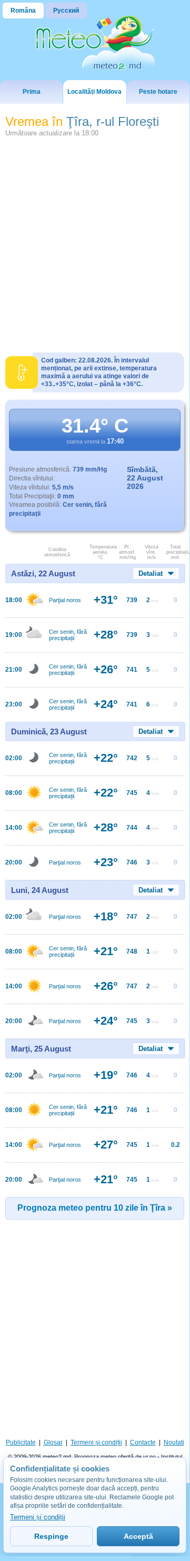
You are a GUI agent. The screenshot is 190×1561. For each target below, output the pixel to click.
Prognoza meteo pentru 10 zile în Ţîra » (94, 1207)
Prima (32, 91)
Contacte (143, 1442)
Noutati (174, 1442)
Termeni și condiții (96, 1442)
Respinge (51, 1536)
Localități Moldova (94, 91)
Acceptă (138, 1536)
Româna (23, 10)
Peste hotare (158, 91)
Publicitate (21, 1442)
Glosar (53, 1442)
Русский (66, 10)
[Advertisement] (94, 241)
